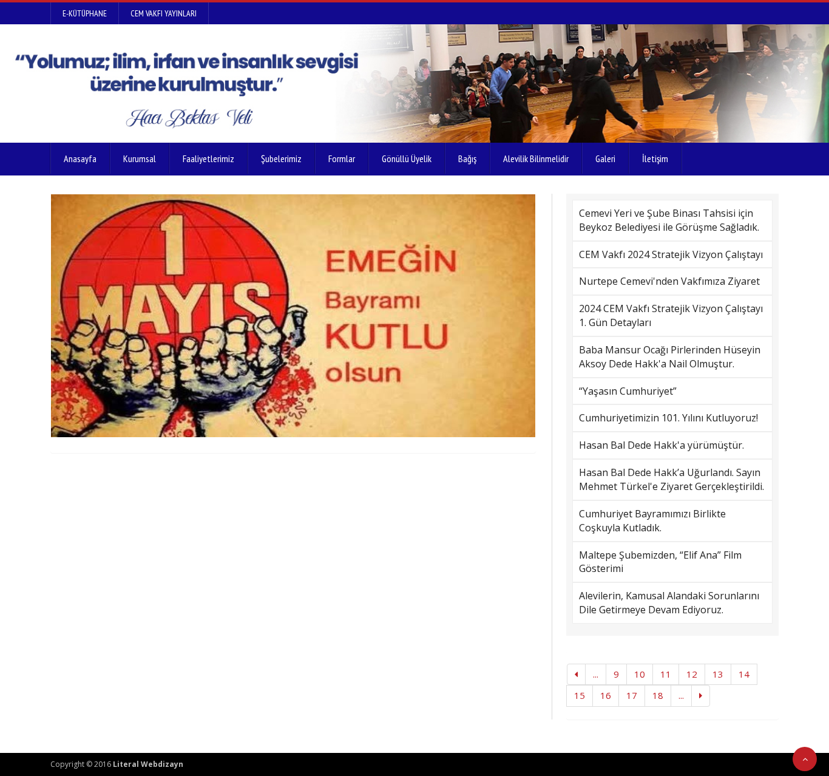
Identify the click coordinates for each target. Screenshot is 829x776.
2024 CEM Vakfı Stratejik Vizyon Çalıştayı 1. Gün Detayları (671, 315)
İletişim (655, 158)
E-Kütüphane (85, 13)
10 (639, 674)
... (595, 674)
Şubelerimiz (281, 158)
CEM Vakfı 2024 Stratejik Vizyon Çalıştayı (671, 254)
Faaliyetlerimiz (208, 158)
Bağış (467, 158)
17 (631, 695)
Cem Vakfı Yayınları (163, 13)
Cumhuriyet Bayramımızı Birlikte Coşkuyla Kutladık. (652, 520)
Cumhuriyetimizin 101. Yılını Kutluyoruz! (668, 417)
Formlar (341, 158)
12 (691, 674)
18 (657, 695)
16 (605, 695)
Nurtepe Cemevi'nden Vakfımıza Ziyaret (669, 281)
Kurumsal (139, 158)
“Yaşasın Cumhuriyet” (628, 391)
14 (744, 674)
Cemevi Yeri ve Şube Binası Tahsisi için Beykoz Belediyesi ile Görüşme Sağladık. (669, 220)
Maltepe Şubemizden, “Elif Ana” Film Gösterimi (660, 562)
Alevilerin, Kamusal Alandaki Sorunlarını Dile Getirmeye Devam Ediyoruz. (669, 602)
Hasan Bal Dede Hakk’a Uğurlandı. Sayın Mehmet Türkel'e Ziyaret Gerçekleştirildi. (671, 479)
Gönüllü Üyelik (406, 158)
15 (579, 695)
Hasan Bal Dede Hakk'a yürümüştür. (661, 445)
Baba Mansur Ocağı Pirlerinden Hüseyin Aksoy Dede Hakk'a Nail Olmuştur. (669, 356)
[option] (293, 315)
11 (665, 674)
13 (717, 674)
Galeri (605, 158)
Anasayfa (80, 158)
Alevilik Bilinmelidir (536, 158)
